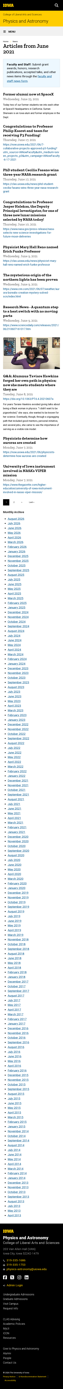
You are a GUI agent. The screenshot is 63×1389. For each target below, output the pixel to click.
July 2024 (14, 635)
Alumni (7, 1353)
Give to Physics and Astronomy (21, 1348)
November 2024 (18, 617)
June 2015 (14, 1103)
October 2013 (17, 1192)
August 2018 (16, 953)
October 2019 (17, 902)
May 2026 (14, 533)
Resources (9, 1337)
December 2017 (18, 981)
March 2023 (15, 710)
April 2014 (14, 1164)
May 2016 (14, 1061)
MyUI (6, 1328)
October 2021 (17, 790)
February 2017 (17, 1019)
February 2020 (17, 883)
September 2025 (18, 570)
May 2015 (14, 1108)
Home (5, 41)
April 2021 (14, 818)
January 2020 (16, 888)
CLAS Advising (11, 1319)
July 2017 (14, 1000)
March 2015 (15, 1117)
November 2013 (18, 1187)
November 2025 (18, 561)
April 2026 (14, 537)
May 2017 (14, 1005)
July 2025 (14, 579)
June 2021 (14, 808)
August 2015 (16, 1094)
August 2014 (16, 1145)
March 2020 (15, 878)
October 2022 (17, 734)
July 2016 (14, 1052)
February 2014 (17, 1173)
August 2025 (16, 575)
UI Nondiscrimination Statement (32, 1376)
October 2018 (17, 944)
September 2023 (18, 682)
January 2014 (16, 1178)
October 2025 (17, 565)
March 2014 (15, 1168)
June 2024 (14, 640)
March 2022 (15, 766)
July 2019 (14, 916)
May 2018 (14, 963)
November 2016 (18, 1033)
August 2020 (16, 855)
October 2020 (17, 846)
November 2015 (18, 1080)
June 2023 (14, 696)
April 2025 (14, 593)
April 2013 (14, 1215)
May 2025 (14, 589)
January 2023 (16, 720)
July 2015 (14, 1098)
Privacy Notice (9, 1376)
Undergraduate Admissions (18, 1294)
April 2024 (14, 649)
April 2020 (14, 874)
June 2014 (14, 1154)
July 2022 (14, 748)
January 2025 (16, 607)
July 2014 (14, 1150)
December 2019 (18, 892)
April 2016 (14, 1066)
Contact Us (9, 1362)
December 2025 (18, 556)
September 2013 (18, 1196)
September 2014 (18, 1140)
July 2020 (14, 860)
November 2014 (18, 1131)
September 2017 (18, 991)
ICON (6, 1333)
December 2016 (18, 1028)
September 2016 (18, 1042)
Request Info (10, 1308)
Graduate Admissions (15, 1299)
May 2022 (14, 757)
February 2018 (17, 972)
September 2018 (18, 949)
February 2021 (17, 827)
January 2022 (16, 776)
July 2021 (14, 804)
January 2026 (16, 551)
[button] (56, 5)
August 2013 (16, 1201)
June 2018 (14, 958)
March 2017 (15, 1014)
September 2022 (18, 738)
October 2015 (17, 1084)
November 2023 (18, 673)
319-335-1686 (16, 1260)
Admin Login (15, 1285)
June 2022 (14, 752)
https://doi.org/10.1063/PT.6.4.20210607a (28, 398)
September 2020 (18, 850)
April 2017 (14, 1009)
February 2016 (17, 1070)
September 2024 (18, 626)
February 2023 (17, 715)
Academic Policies (14, 1323)
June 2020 (14, 864)
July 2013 (14, 1206)
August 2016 (16, 1047)
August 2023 (16, 687)
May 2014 (14, 1159)
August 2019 (16, 911)
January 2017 (16, 1023)
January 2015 (16, 1126)
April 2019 (14, 930)
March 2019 (15, 935)
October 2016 (17, 1037)
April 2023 (14, 705)
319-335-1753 (16, 1264)
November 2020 (18, 841)
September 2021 (18, 794)
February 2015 (17, 1122)
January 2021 (16, 832)
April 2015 (14, 1112)
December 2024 (18, 612)
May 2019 (14, 925)
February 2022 (17, 771)
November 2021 (18, 785)
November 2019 (18, 897)
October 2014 (17, 1136)
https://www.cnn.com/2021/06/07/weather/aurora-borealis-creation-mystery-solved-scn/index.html (31, 293)
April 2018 (14, 967)
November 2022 (18, 729)
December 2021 (18, 780)
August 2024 (16, 631)
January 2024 (16, 663)
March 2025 (15, 598)
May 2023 (14, 701)
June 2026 (14, 528)
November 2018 (18, 939)
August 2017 (16, 995)
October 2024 (17, 621)
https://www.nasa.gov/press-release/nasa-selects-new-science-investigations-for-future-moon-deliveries (29, 233)
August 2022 (16, 743)
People (7, 1358)
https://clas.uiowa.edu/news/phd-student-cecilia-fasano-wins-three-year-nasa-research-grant (31, 187)
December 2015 (18, 1075)
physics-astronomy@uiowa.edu (27, 1269)
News (15, 41)
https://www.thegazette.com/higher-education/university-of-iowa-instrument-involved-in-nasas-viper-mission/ (27, 488)
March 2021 (15, 822)
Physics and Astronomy (25, 21)
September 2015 (18, 1089)
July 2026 (14, 523)
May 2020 (14, 869)
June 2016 (14, 1056)
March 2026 (15, 542)
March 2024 (15, 654)
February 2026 (17, 547)
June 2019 (14, 921)
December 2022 (18, 724)
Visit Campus (10, 1303)
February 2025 (17, 603)
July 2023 (14, 691)
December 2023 (18, 668)
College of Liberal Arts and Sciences (22, 14)
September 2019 (18, 906)
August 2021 (16, 799)
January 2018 (16, 977)
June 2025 (14, 584)
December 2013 (18, 1182)
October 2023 (17, 677)
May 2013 (14, 1210)
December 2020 (18, 836)
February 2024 (17, 659)
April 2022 (14, 762)
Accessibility (10, 1380)
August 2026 (16, 519)
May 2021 (14, 813)
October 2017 (17, 986)
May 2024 (14, 645)
